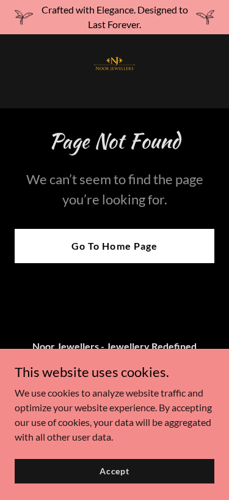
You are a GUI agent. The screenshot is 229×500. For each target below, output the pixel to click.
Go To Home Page (114, 246)
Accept (114, 471)
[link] (114, 71)
